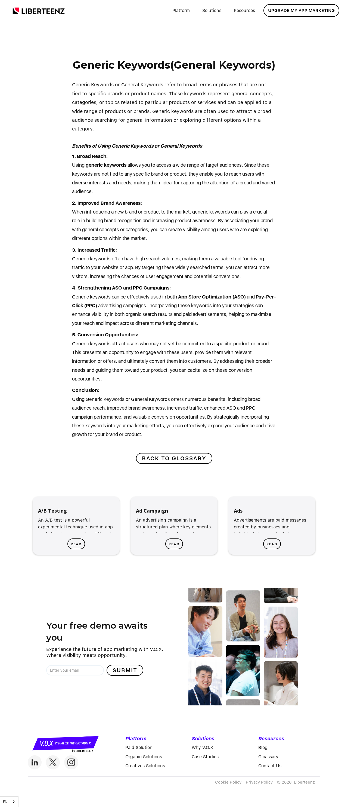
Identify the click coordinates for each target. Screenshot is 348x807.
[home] (39, 10)
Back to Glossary (174, 458)
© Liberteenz (296, 782)
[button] (181, 11)
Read (76, 544)
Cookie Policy (228, 782)
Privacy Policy (259, 782)
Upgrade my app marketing (301, 10)
